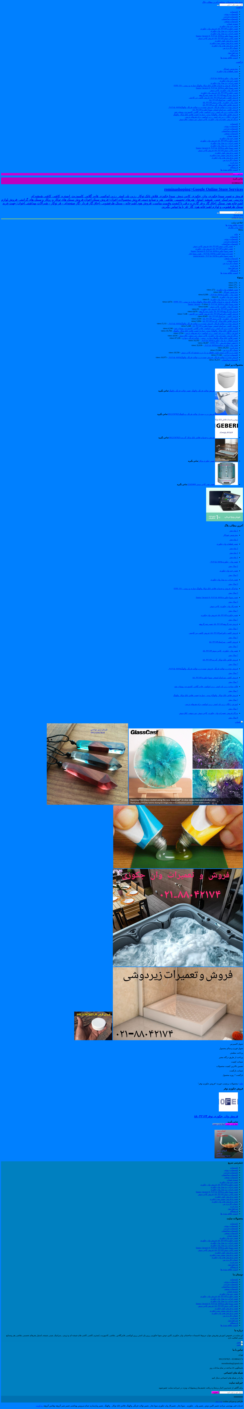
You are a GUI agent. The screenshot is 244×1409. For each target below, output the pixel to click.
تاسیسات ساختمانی (230, 19)
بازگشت (239, 7)
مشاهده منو (238, 174)
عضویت (215, 1392)
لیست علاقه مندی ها (229, 58)
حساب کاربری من (230, 48)
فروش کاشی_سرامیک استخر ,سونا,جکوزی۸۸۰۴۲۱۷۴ (215, 110)
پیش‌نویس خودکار (230, 69)
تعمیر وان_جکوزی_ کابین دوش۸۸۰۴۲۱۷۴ (220, 102)
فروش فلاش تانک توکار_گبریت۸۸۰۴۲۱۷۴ (220, 105)
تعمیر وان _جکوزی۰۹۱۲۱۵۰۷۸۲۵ (224, 78)
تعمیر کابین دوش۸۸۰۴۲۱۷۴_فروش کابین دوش (218, 38)
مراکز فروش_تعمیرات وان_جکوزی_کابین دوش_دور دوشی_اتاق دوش (208, 119)
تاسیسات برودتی (231, 14)
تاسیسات (234, 12)
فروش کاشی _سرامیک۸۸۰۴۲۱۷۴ (223, 100)
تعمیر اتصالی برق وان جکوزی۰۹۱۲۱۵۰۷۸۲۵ (219, 340)
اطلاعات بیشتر (231, 1124)
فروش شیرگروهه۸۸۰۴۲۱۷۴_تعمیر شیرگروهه (218, 95)
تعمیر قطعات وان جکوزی (227, 71)
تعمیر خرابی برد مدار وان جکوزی (224, 31)
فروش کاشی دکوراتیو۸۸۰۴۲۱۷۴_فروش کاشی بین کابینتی (213, 98)
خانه (241, 1084)
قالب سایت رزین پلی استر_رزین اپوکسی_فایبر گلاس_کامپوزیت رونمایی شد (206, 112)
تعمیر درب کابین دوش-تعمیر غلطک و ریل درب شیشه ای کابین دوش (209, 352)
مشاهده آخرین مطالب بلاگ (213, 2)
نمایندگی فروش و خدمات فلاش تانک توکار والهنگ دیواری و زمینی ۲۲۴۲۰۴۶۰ (206, 85)
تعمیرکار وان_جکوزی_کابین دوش (224, 90)
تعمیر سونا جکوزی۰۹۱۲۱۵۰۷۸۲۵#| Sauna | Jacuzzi (217, 36)
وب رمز (218, 1401)
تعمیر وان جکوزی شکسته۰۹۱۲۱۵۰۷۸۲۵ (221, 345)
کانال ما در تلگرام (235, 227)
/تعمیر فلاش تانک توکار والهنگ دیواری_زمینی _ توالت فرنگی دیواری (210, 338)
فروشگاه (234, 55)
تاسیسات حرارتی (231, 17)
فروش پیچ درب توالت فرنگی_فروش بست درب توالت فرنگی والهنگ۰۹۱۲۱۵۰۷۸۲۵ (203, 107)
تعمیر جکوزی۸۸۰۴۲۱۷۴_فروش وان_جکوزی (219, 29)
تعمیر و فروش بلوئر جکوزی (226, 41)
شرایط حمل (233, 53)
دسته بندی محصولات (234, 2)
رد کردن (39, 1406)
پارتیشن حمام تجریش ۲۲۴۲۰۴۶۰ (224, 343)
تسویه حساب (232, 24)
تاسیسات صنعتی (231, 21)
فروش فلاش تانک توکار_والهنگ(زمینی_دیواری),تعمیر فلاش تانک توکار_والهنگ (205, 114)
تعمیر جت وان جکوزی (228, 26)
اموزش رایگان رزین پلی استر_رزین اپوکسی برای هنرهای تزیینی (211, 117)
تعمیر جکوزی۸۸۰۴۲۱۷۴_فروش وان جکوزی (219, 93)
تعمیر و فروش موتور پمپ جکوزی (224, 43)
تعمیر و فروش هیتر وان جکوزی (225, 46)
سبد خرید (234, 50)
